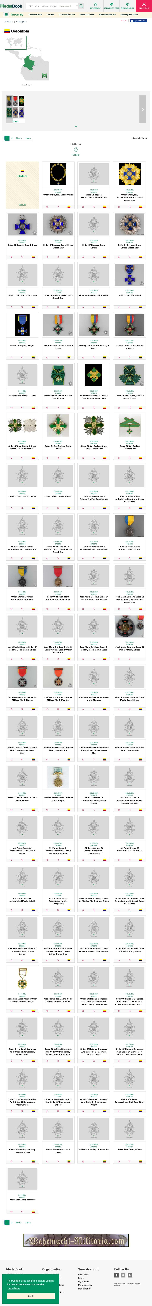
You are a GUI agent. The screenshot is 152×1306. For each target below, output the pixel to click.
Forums (50, 14)
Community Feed (67, 14)
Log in (123, 21)
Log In (81, 1277)
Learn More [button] (14, 1288)
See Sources (26, 85)
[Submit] (81, 5)
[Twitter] (123, 1274)
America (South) (21, 22)
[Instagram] (130, 1274)
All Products (8, 22)
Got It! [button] (31, 1296)
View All (22, 204)
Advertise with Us (107, 14)
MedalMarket (84, 1288)
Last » (28, 138)
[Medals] (11, 5)
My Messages (85, 1285)
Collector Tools (35, 14)
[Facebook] (116, 1274)
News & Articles (87, 14)
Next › (19, 138)
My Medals (83, 1281)
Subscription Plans (129, 14)
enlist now (83, 1274)
